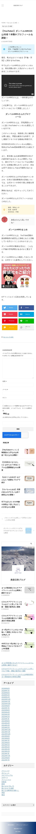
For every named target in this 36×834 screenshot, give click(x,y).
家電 (3, 784)
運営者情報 (11, 825)
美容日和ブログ (18, 828)
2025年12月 (6, 699)
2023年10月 (6, 734)
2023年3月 (6, 749)
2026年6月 (6, 693)
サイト (4, 397)
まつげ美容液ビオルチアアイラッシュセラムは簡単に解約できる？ (12, 590)
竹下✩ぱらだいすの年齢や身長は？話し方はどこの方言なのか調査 (11, 504)
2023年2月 (6, 751)
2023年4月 (6, 747)
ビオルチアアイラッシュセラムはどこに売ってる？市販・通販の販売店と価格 (12, 604)
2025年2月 (6, 717)
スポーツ (5, 777)
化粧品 (4, 782)
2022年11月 (6, 756)
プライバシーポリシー (22, 825)
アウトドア (6, 771)
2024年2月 (6, 727)
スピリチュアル (7, 775)
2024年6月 (6, 721)
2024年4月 (6, 723)
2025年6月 (6, 710)
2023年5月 (6, 745)
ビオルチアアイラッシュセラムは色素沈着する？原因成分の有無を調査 (12, 618)
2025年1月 (5, 719)
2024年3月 (6, 725)
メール (5, 389)
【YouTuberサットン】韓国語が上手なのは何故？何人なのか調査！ (11, 452)
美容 (3, 793)
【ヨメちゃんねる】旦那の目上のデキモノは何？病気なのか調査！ (11, 492)
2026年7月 (6, 691)
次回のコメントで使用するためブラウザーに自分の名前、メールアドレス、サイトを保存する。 (17, 408)
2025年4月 (6, 712)
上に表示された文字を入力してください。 (15, 417)
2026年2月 (6, 697)
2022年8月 (6, 758)
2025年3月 (6, 714)
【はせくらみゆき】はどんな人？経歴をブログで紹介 (11, 479)
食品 (3, 795)
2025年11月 (6, 701)
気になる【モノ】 (8, 786)
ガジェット (6, 773)
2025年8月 (6, 706)
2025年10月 (6, 704)
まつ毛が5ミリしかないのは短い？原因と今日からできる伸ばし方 (12, 632)
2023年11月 (6, 732)
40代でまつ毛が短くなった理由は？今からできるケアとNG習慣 (12, 646)
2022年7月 (6, 760)
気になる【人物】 (8, 337)
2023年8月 (6, 738)
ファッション (6, 780)
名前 (4, 381)
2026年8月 (6, 688)
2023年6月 (6, 743)
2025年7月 (6, 708)
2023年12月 (6, 730)
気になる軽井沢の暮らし (10, 790)
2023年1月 (5, 753)
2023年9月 (6, 736)
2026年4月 (6, 695)
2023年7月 (6, 740)
